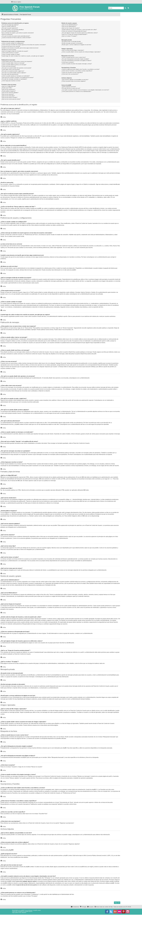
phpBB (73, 270)
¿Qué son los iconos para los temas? (11, 99)
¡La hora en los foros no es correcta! (11, 46)
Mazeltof (24, 912)
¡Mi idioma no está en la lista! (9, 49)
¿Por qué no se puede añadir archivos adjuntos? (14, 72)
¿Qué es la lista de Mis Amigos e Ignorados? (73, 50)
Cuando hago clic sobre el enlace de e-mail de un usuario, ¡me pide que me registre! (23, 56)
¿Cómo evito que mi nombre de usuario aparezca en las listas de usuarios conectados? (24, 44)
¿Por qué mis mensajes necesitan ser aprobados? (14, 79)
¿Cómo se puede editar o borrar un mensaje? (13, 63)
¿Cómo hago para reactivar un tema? (11, 80)
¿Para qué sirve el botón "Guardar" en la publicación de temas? (18, 77)
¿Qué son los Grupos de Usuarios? (71, 28)
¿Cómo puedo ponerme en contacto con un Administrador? (76, 91)
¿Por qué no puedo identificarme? (10, 31)
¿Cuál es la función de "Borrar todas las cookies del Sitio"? (16, 37)
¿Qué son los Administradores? (69, 24)
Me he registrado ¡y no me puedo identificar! (13, 29)
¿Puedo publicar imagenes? (9, 91)
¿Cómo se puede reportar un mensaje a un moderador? (16, 76)
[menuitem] (103, 907)
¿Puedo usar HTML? (7, 87)
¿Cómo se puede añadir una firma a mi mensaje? (14, 64)
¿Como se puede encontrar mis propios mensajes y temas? (77, 63)
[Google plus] (115, 911)
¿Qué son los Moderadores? (69, 26)
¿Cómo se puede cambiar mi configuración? (13, 43)
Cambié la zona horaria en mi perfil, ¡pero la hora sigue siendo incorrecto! (20, 48)
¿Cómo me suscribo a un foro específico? (72, 72)
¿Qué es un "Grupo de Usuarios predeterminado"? (74, 34)
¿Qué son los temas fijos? (8, 95)
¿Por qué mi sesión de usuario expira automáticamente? (16, 36)
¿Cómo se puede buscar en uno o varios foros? (74, 57)
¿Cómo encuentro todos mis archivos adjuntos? (74, 81)
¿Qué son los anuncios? (8, 94)
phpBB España (28, 911)
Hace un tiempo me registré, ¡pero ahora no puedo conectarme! (18, 32)
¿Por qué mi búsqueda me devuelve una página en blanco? (76, 60)
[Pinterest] (123, 911)
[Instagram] (128, 911)
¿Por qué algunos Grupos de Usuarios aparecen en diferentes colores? (80, 32)
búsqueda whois (17, 879)
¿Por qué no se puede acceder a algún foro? (13, 71)
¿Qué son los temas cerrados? (9, 97)
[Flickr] (119, 911)
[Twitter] (111, 911)
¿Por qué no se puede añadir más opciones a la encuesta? (16, 68)
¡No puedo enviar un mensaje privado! (71, 41)
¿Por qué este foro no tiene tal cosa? (71, 88)
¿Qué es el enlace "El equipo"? (69, 36)
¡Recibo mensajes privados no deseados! (72, 43)
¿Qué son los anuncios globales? (10, 92)
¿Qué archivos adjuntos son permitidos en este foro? (75, 79)
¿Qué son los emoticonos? (8, 89)
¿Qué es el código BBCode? (9, 86)
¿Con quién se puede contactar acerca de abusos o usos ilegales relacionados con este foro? (85, 90)
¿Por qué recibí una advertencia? (10, 74)
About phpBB (14, 857)
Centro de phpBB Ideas (80, 866)
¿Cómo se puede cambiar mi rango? (11, 54)
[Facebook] (107, 911)
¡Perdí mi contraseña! (7, 34)
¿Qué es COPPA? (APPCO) (9, 26)
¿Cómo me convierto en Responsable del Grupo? (74, 31)
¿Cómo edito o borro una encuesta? (11, 69)
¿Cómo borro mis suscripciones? (70, 74)
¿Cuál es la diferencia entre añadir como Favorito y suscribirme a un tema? (80, 69)
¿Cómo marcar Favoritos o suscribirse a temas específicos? (77, 70)
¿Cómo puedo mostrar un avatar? (10, 52)
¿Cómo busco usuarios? (68, 62)
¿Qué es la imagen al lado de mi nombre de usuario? (15, 51)
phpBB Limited (68, 855)
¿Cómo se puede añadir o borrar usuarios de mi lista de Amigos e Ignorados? (81, 51)
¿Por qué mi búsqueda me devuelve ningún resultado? (75, 59)
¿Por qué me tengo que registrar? (10, 24)
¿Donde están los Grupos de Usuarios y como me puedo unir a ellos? (79, 29)
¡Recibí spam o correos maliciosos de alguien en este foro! (76, 44)
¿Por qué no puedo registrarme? (10, 28)
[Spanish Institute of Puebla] (15, 8)
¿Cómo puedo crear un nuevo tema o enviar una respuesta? (17, 61)
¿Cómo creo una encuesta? (9, 66)
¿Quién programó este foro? (69, 86)
